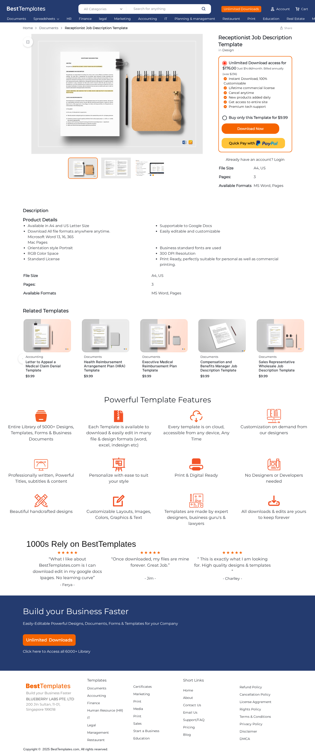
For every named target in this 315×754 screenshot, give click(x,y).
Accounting (147, 19)
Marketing (122, 19)
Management (98, 733)
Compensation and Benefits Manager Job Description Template (218, 366)
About (188, 698)
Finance (85, 19)
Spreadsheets (44, 19)
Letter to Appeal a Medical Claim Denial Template (43, 366)
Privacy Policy (251, 724)
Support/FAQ (194, 720)
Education (271, 19)
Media (138, 709)
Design (228, 50)
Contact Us (192, 705)
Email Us (190, 713)
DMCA (245, 739)
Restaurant (231, 19)
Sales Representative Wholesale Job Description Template (277, 366)
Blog (187, 735)
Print (251, 19)
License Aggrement (255, 702)
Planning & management (195, 19)
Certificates (142, 687)
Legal (91, 725)
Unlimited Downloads (241, 9)
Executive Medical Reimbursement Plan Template (159, 366)
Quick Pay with (242, 143)
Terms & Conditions (255, 717)
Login (279, 159)
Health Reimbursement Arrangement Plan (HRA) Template (104, 366)
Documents (16, 19)
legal (103, 19)
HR (69, 19)
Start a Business (146, 731)
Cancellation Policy (255, 695)
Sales (137, 724)
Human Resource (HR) (105, 710)
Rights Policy (250, 709)
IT (165, 19)
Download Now (250, 128)
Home (28, 28)
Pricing (189, 727)
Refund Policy (251, 687)
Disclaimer (248, 731)
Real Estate (296, 19)
